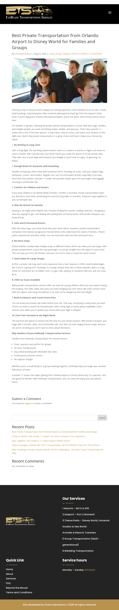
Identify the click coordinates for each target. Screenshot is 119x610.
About (9, 574)
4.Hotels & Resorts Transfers (79, 532)
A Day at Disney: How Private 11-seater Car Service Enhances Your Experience (48, 436)
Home (9, 569)
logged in (28, 403)
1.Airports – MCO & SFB (75, 508)
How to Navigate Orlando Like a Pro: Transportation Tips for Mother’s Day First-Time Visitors (56, 445)
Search (102, 417)
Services (11, 578)
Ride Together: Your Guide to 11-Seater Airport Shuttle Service (41, 440)
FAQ (8, 583)
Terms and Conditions (19, 592)
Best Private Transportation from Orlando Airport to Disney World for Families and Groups (54, 431)
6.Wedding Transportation (78, 550)
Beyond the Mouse (17, 587)
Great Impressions (55, 604)
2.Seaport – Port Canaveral (78, 514)
